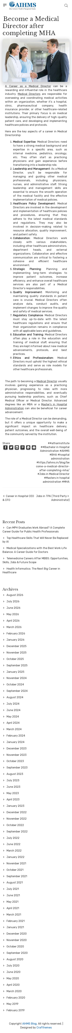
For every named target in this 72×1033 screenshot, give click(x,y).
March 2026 (14, 627)
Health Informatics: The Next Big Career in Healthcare (31, 570)
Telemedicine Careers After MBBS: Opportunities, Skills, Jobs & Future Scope (35, 560)
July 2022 (13, 838)
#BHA (53, 454)
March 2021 (14, 914)
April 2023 (13, 799)
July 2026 (13, 601)
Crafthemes (44, 1027)
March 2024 (14, 729)
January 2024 (15, 742)
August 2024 (15, 697)
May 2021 (12, 901)
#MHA (65, 481)
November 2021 (16, 863)
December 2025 (16, 646)
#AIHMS (64, 450)
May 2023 (13, 793)
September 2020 (17, 952)
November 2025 (16, 652)
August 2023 (15, 774)
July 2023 (13, 780)
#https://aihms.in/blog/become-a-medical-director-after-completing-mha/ (52, 466)
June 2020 (13, 972)
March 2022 (14, 850)
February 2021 (16, 921)
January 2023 (15, 805)
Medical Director (47, 381)
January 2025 (15, 671)
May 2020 (13, 978)
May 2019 (12, 1003)
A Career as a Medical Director (28, 86)
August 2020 (15, 959)
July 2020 (13, 965)
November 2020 (17, 940)
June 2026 (13, 607)
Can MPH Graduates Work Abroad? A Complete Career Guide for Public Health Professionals (34, 529)
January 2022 (15, 857)
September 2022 (17, 831)
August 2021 (15, 882)
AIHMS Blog (29, 1023)
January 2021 (15, 927)
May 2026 (13, 614)
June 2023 (13, 786)
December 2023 (16, 748)
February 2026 (16, 633)
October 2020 (15, 946)
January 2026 (15, 639)
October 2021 (15, 869)
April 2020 (13, 984)
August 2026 (15, 595)
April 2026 (13, 620)
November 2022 (17, 818)
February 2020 (16, 997)
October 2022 (15, 825)
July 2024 (13, 703)
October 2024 (15, 684)
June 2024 (13, 710)
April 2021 (13, 908)
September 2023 (17, 767)
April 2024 (13, 722)
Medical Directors (29, 94)
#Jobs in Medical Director (53, 474)
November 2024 (17, 678)
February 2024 (16, 735)
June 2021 (13, 895)
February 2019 (16, 1010)
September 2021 (17, 876)
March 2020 (14, 991)
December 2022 (17, 812)
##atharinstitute (58, 443)
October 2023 (15, 761)
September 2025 (17, 665)
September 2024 (17, 690)
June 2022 (13, 844)
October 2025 (15, 659)
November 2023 (16, 754)
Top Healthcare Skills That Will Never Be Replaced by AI (35, 539)
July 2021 (13, 889)
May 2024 (13, 716)
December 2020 (17, 933)
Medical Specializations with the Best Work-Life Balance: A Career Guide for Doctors (35, 550)
